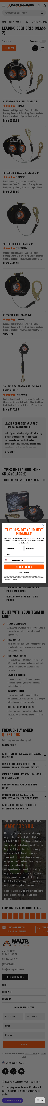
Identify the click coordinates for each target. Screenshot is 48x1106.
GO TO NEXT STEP (24, 567)
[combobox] (7, 560)
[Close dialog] (43, 525)
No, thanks (24, 572)
